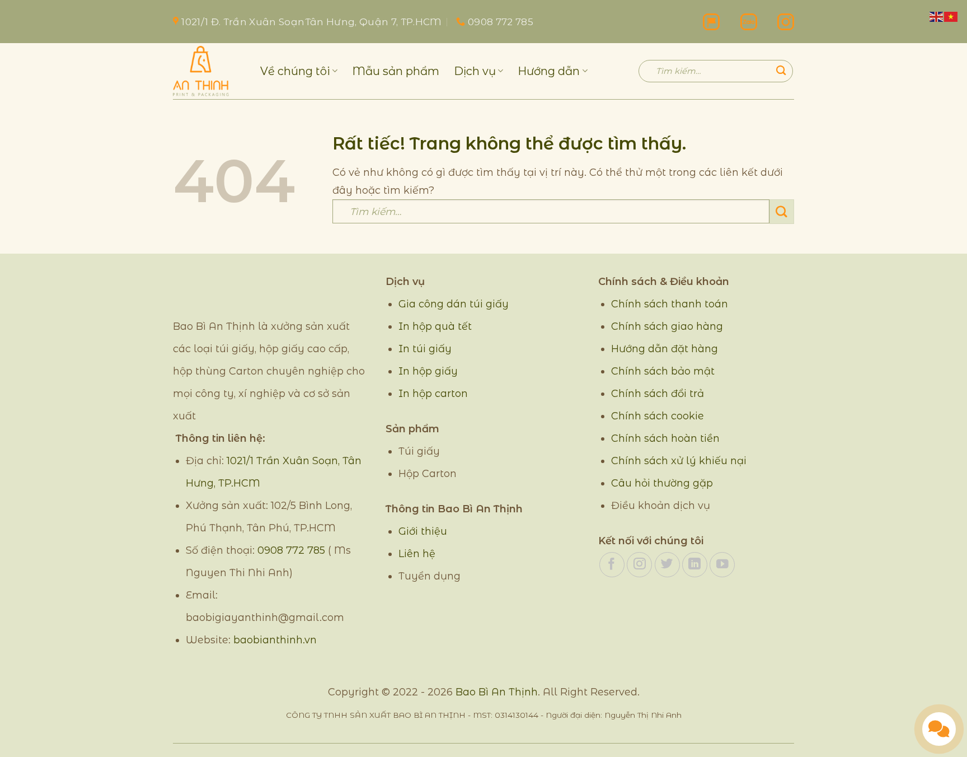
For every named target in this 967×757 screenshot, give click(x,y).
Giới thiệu (422, 531)
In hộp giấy (428, 371)
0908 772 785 (291, 550)
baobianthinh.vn (275, 640)
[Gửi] (781, 70)
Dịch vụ (475, 71)
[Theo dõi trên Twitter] (667, 564)
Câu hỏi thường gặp (662, 483)
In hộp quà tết (435, 326)
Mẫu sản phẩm (395, 71)
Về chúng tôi (295, 71)
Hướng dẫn (549, 71)
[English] (937, 16)
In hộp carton (433, 393)
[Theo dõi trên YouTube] (722, 564)
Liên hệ (416, 554)
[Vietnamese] (951, 16)
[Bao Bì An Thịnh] (208, 71)
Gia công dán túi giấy (453, 304)
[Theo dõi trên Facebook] (612, 564)
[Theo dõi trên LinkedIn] (694, 564)
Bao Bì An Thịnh (497, 692)
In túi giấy (425, 349)
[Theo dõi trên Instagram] (639, 564)
